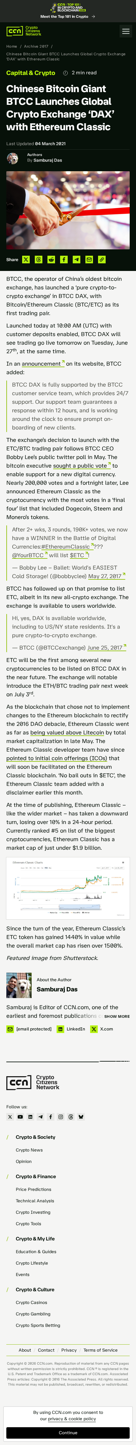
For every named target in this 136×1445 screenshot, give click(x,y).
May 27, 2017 (104, 576)
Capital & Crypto (30, 73)
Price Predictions (33, 1189)
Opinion (24, 1161)
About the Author (54, 979)
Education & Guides (36, 1251)
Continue (68, 1432)
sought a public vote (80, 465)
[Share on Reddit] (51, 259)
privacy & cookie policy (72, 1418)
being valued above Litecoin (67, 732)
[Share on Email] (89, 259)
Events (22, 1274)
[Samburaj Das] (19, 985)
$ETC (77, 555)
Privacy (69, 1350)
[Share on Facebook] (64, 259)
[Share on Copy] (102, 259)
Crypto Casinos (31, 1302)
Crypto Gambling (33, 1314)
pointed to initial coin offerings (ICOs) (56, 758)
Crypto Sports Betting (38, 1325)
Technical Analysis (35, 1201)
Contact (46, 1350)
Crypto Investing (33, 1212)
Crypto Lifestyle (32, 1263)
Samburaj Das (48, 160)
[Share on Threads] (38, 259)
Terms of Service (100, 1350)
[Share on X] (26, 259)
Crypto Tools (28, 1223)
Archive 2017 (36, 46)
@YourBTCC (28, 555)
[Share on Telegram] (76, 259)
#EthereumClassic (65, 546)
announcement (41, 363)
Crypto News (29, 1150)
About (25, 1350)
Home (11, 46)
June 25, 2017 (104, 647)
